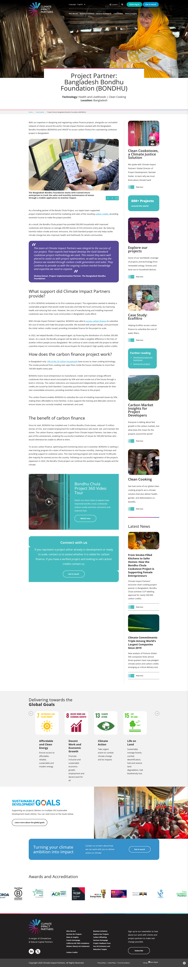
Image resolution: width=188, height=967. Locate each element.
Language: (72, 4)
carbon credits (101, 214)
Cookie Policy (112, 963)
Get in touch (150, 4)
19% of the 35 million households (62, 361)
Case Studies (118, 14)
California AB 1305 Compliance (77, 943)
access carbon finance (96, 321)
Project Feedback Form (102, 943)
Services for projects (141, 364)
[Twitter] (37, 951)
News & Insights (131, 14)
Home (31, 112)
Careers (115, 4)
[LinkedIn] (31, 951)
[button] (183, 963)
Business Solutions (87, 14)
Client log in (134, 4)
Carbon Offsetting (100, 937)
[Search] (122, 4)
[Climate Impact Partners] (41, 9)
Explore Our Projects (101, 934)
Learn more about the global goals (29, 822)
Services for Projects (103, 14)
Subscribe (139, 950)
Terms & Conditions (124, 963)
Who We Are (73, 14)
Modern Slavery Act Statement (77, 946)
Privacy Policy (102, 963)
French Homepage (73, 940)
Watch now (85, 518)
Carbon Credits (72, 952)
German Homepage (100, 940)
